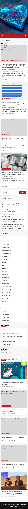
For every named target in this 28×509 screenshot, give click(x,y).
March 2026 (5, 241)
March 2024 (5, 314)
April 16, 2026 (10, 440)
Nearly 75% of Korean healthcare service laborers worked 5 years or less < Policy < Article (13, 174)
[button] (2, 35)
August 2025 (5, 262)
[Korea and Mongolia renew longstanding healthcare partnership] (14, 399)
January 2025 (5, 283)
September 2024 (6, 296)
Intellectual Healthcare (8, 341)
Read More (4, 79)
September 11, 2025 (11, 69)
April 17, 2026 (10, 413)
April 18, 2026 (10, 386)
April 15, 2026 (10, 467)
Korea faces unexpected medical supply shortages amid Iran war (13, 220)
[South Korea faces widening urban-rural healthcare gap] (14, 426)
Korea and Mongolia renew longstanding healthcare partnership (13, 210)
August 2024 (5, 299)
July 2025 (4, 265)
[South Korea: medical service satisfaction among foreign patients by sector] (14, 91)
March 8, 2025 (10, 107)
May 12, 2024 (10, 142)
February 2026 (6, 244)
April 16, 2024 (10, 178)
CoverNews (23, 504)
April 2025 (5, 274)
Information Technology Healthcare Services (12, 60)
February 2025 (6, 280)
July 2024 (4, 302)
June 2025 (5, 268)
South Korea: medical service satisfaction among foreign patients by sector (13, 103)
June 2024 (5, 305)
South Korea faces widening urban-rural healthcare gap (13, 215)
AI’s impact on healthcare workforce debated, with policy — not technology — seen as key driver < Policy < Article (13, 226)
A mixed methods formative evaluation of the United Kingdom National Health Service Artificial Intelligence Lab (13, 65)
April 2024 (5, 311)
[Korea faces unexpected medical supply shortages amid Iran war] (14, 453)
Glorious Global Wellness (8, 352)
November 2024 (6, 289)
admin (4, 69)
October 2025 (6, 256)
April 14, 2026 (10, 496)
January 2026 (5, 247)
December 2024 (6, 286)
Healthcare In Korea (7, 98)
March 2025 (5, 277)
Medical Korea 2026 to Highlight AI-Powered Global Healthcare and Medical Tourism (13, 204)
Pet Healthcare (6, 134)
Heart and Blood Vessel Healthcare (11, 333)
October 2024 (6, 292)
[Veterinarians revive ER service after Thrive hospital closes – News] (14, 127)
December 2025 (6, 250)
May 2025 (5, 271)
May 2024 (5, 308)
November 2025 (6, 253)
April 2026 (5, 238)
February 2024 (6, 317)
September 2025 (6, 259)
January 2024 (5, 320)
